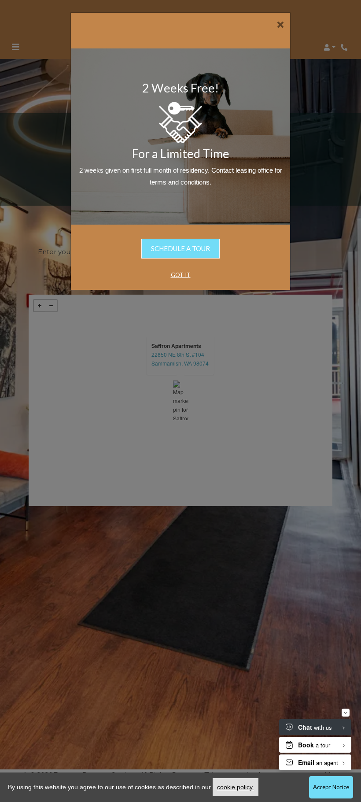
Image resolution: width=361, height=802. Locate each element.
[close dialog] (280, 26)
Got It (181, 274)
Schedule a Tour (180, 248)
